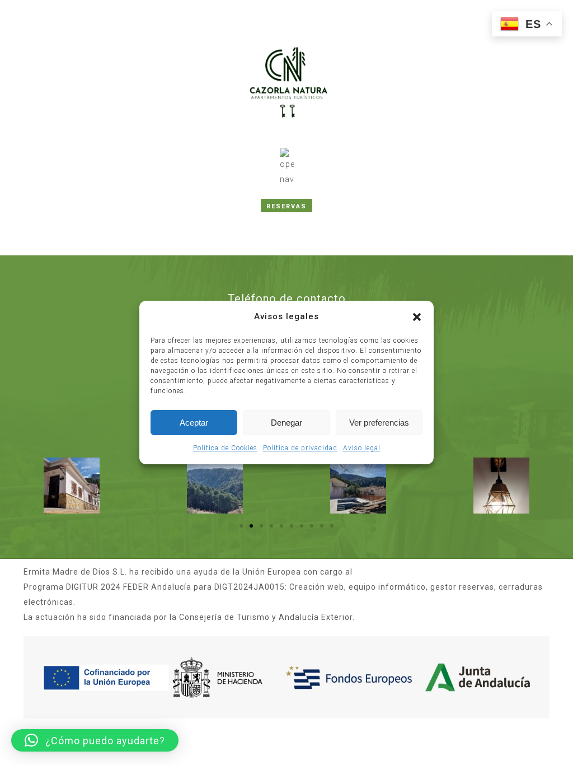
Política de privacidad (300, 448)
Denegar (286, 422)
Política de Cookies (225, 448)
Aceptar (194, 422)
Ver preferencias (379, 422)
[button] (416, 317)
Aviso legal (362, 448)
